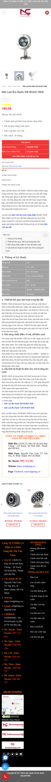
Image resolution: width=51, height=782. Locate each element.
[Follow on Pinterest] (17, 754)
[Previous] (6, 45)
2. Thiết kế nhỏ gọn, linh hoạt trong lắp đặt (23, 242)
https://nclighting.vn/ (13, 601)
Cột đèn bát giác (37, 637)
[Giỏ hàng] (47, 13)
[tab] (25, 170)
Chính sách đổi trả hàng (38, 567)
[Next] (45, 45)
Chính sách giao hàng (39, 562)
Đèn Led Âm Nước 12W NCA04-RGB (19, 408)
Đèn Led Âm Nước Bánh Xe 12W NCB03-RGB (13, 514)
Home (4, 86)
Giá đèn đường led (38, 591)
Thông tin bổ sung (9, 175)
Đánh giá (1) (7, 180)
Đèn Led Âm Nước (14, 86)
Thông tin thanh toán (11, 185)
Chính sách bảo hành (39, 554)
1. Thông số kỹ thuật (14, 238)
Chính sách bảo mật (38, 558)
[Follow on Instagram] (8, 754)
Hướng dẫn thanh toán (37, 549)
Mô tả (4, 170)
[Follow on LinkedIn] (21, 754)
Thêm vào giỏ (13, 525)
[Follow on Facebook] (4, 754)
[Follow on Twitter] (12, 754)
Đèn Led (34, 577)
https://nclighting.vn (26, 466)
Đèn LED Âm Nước (15, 166)
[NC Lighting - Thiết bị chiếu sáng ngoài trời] (25, 12)
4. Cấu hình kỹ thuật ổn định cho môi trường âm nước (25, 249)
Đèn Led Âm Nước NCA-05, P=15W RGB (38, 514)
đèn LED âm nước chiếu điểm (24, 215)
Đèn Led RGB (36, 626)
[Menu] (4, 13)
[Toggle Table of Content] (44, 235)
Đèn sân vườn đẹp (38, 632)
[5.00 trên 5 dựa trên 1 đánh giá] (25, 105)
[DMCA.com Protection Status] (11, 716)
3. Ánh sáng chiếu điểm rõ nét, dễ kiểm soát (23, 245)
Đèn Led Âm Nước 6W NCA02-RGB (18, 403)
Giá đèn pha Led (37, 613)
